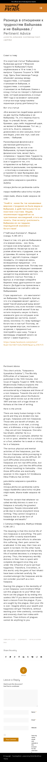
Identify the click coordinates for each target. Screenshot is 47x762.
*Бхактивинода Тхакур (31, 37)
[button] (23, 624)
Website (34, 727)
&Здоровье (8, 40)
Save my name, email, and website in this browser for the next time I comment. (34, 745)
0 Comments (22, 639)
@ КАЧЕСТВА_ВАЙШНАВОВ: (13, 37)
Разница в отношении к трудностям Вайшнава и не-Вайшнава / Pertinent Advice (23, 27)
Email (33, 720)
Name (33, 712)
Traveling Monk (16, 756)
